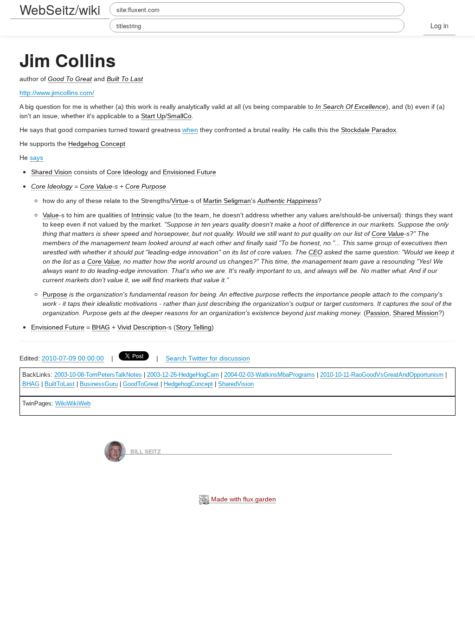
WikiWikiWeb (72, 403)
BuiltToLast (60, 383)
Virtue (179, 200)
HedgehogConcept (188, 383)
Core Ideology (127, 172)
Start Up (153, 116)
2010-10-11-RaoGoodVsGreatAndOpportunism (381, 374)
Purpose (55, 294)
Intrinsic (142, 215)
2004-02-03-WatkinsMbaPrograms (269, 374)
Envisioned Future (189, 172)
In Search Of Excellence (350, 106)
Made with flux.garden (242, 499)
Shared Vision (51, 172)
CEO (315, 252)
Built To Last (125, 78)
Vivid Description (141, 327)
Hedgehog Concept (96, 143)
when (190, 129)
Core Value (96, 186)
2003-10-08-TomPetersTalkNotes (98, 374)
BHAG (101, 327)
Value (51, 215)
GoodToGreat (141, 383)
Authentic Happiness (287, 200)
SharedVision (236, 383)
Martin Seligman (227, 200)
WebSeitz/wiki (59, 9)
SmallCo (179, 116)
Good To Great (70, 78)
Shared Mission (415, 312)
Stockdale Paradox (368, 129)
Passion (377, 312)
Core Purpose (145, 186)
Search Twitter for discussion (208, 358)
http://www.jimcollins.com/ (56, 92)
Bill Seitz (145, 451)
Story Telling (194, 327)
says (36, 157)
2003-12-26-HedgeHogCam (183, 374)
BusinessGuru (99, 383)
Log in (439, 25)
